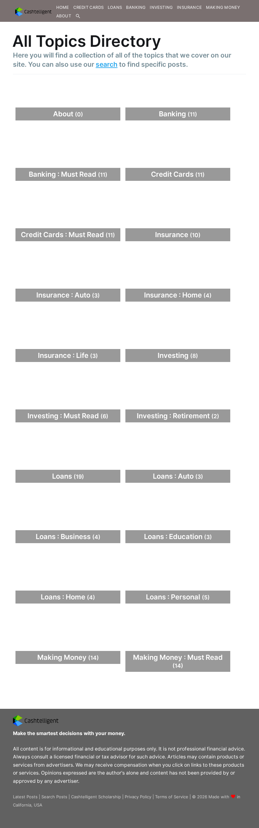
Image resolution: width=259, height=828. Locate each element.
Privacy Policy (138, 796)
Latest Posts (25, 796)
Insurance (189, 7)
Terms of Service (171, 796)
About (63, 15)
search (106, 64)
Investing (161, 7)
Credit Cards (88, 7)
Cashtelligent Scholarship (96, 796)
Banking (136, 7)
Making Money (223, 7)
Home (62, 7)
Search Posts (54, 796)
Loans (115, 7)
